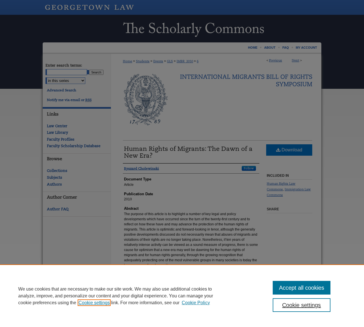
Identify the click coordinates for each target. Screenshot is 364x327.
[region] (182, 295)
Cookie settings (94, 302)
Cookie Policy (196, 302)
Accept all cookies (301, 288)
